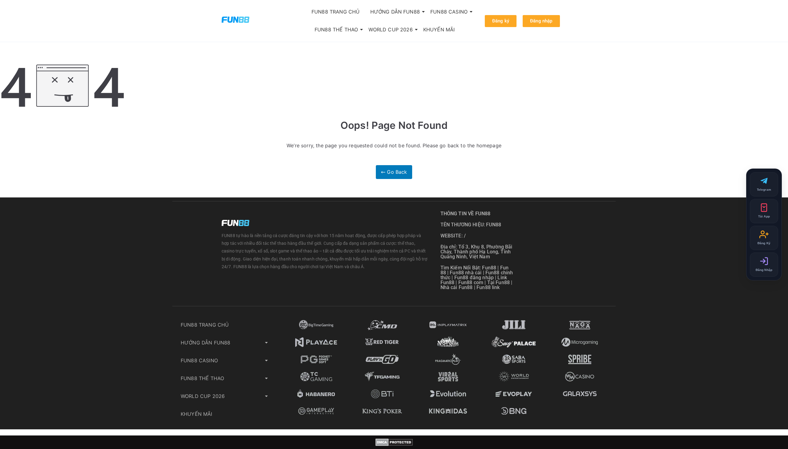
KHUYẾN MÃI (439, 29)
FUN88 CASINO (449, 12)
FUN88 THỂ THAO (336, 29)
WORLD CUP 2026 (390, 29)
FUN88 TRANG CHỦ (336, 12)
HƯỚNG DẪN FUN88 (395, 12)
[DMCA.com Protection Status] (394, 442)
